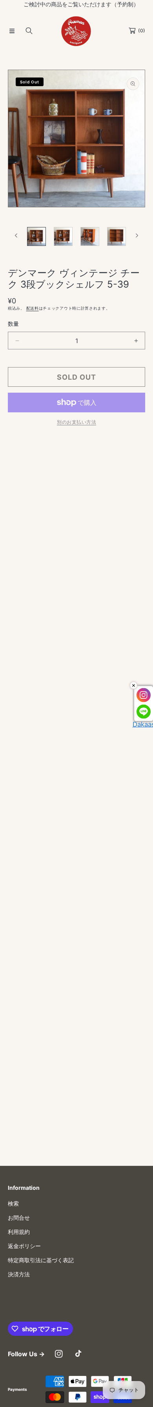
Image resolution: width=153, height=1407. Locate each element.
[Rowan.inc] (76, 30)
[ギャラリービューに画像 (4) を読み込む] (116, 236)
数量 (13, 323)
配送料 (32, 308)
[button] (11, 30)
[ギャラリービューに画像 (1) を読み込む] (36, 236)
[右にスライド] (136, 235)
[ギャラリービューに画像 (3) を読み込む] (89, 236)
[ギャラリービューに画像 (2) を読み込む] (63, 236)
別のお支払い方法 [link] (76, 422)
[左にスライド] (16, 235)
